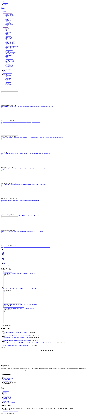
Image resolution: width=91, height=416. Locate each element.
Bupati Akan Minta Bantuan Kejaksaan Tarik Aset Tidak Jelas (17, 324)
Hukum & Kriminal (7, 73)
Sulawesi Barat (9, 59)
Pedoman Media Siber (8, 381)
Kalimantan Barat (10, 39)
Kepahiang (8, 20)
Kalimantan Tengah (10, 42)
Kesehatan (8, 78)
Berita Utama (6, 401)
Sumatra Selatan (10, 66)
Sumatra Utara (9, 68)
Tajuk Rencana (9, 84)
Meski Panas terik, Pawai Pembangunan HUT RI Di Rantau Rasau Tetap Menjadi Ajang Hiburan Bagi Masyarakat (26, 215)
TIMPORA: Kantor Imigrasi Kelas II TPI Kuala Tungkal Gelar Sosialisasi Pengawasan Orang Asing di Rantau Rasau (27, 106)
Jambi (7, 34)
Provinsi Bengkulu (7, 13)
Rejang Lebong (9, 24)
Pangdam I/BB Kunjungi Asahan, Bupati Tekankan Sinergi (16, 340)
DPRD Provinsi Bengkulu (9, 402)
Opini (7, 80)
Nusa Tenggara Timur (11, 53)
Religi (7, 83)
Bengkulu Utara (9, 16)
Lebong (8, 22)
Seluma (8, 25)
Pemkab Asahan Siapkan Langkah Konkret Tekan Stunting (16, 335)
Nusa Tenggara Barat (11, 52)
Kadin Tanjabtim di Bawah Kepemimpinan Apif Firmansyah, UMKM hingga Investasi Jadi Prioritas (23, 184)
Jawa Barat (8, 36)
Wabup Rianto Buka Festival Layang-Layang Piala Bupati (16, 337)
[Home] (2, 8)
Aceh (7, 28)
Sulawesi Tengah (10, 61)
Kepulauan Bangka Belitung (12, 46)
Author (5, 4)
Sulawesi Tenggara (10, 62)
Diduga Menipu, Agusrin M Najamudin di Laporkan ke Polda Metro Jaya (19, 273)
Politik (4, 70)
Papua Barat (9, 55)
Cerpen (8, 76)
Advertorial (8, 75)
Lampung (8, 48)
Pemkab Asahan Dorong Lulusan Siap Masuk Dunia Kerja (16, 345)
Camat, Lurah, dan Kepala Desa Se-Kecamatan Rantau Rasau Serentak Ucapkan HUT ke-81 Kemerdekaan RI (25, 247)
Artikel (5, 392)
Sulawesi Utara (9, 64)
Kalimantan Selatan (10, 41)
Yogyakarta (8, 69)
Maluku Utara (9, 50)
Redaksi (5, 377)
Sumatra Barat (9, 65)
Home (4, 1)
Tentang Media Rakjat (8, 378)
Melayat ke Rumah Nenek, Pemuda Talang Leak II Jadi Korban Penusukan (20, 304)
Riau (7, 57)
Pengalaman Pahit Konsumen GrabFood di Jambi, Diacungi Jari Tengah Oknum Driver (20, 122)
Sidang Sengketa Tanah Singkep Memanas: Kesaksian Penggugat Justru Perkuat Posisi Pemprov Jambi (24, 169)
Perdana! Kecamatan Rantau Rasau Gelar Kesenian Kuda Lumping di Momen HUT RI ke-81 (22, 231)
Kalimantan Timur (10, 43)
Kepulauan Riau (10, 47)
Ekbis (4, 71)
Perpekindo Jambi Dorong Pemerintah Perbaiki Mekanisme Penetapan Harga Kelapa (20, 200)
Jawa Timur (9, 38)
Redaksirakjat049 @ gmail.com (10, 411)
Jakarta (7, 33)
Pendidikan (8, 82)
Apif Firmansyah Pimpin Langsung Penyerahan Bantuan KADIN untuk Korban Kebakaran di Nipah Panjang (25, 153)
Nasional (5, 27)
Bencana (5, 393)
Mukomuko (9, 23)
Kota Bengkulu (9, 14)
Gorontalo (8, 32)
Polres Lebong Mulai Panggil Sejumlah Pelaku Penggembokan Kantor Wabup (21, 288)
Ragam (5, 74)
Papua (7, 56)
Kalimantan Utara (10, 45)
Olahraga (8, 79)
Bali (7, 29)
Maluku (8, 51)
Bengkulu (5, 394)
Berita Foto (5, 400)
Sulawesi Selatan (10, 60)
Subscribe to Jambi (5, 266)
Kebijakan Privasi (7, 379)
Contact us (5, 3)
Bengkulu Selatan (10, 18)
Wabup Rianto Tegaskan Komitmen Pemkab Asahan (15, 332)
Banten (7, 30)
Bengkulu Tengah (10, 15)
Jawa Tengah (9, 37)
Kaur (7, 19)
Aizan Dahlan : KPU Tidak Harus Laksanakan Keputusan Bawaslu (18, 308)
